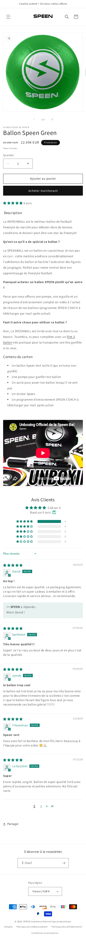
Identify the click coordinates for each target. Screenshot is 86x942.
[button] (8, 16)
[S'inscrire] (63, 863)
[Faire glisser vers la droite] (52, 119)
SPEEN (26, 921)
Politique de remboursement (32, 926)
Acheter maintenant (43, 191)
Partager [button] (13, 824)
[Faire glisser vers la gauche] (33, 119)
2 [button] (41, 806)
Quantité (8, 155)
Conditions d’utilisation (45, 933)
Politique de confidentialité (67, 926)
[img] (13, 565)
